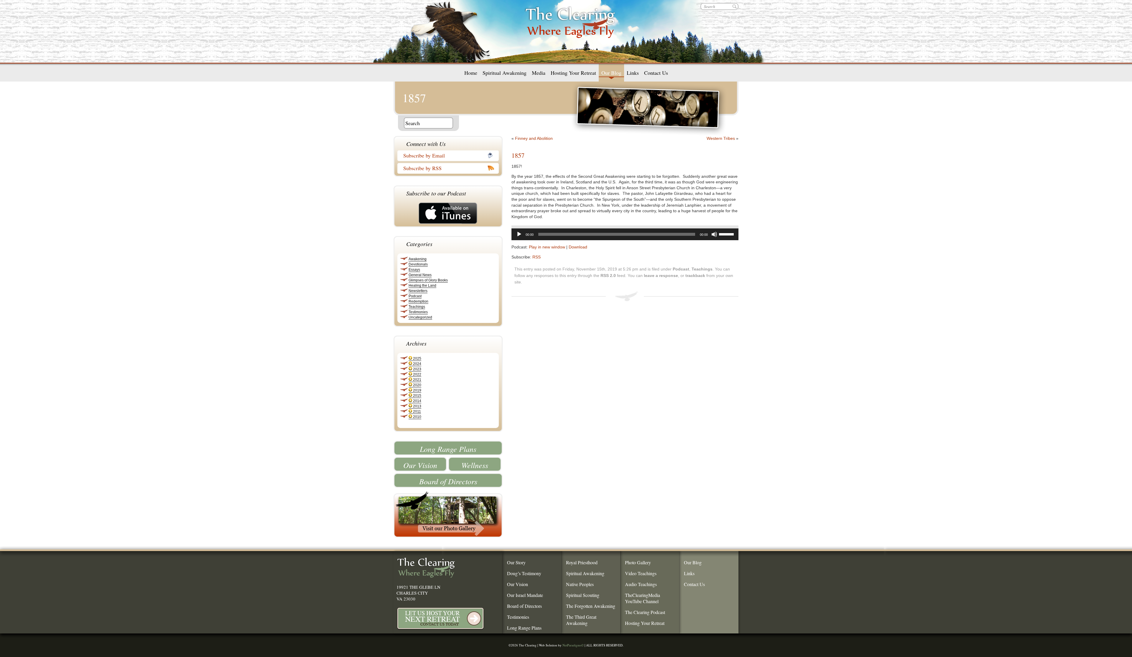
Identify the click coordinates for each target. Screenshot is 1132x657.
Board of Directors (448, 481)
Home (470, 72)
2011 (417, 411)
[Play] (519, 234)
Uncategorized (420, 317)
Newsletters (418, 291)
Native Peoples (580, 584)
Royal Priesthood (582, 562)
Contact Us (656, 72)
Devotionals (418, 264)
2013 (417, 406)
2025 (417, 358)
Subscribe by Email (424, 155)
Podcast (415, 296)
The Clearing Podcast (645, 612)
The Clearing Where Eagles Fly (570, 29)
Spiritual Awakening (504, 72)
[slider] (727, 233)
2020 (417, 385)
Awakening (418, 259)
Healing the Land (422, 285)
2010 (417, 417)
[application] (624, 234)
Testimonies (418, 312)
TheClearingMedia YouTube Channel (642, 598)
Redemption (418, 301)
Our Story (516, 562)
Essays (414, 270)
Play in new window (547, 247)
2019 (417, 390)
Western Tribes (721, 138)
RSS (536, 257)
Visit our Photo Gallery (448, 514)
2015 (417, 396)
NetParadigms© (573, 645)
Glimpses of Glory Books (428, 280)
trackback (695, 275)
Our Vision (420, 465)
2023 (417, 369)
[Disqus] (634, 386)
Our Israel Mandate (525, 595)
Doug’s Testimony (524, 573)
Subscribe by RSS (422, 168)
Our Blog (611, 72)
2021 (417, 380)
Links (633, 72)
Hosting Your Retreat (573, 72)
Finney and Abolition (534, 138)
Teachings (417, 307)
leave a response (661, 275)
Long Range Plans (448, 449)
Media (538, 72)
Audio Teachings (641, 584)
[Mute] (714, 234)
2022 (417, 374)
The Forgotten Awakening (590, 606)
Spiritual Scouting (582, 595)
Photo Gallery (638, 562)
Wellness (474, 465)
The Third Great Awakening (581, 620)
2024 (417, 364)
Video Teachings (641, 573)
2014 (417, 401)
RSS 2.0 (608, 275)
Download (578, 247)
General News (420, 275)
